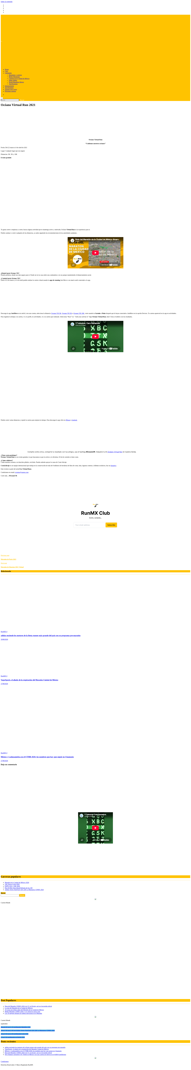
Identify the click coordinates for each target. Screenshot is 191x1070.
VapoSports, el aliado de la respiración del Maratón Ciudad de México (29, 680)
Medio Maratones (14, 77)
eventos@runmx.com (21, 472)
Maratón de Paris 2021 (8, 559)
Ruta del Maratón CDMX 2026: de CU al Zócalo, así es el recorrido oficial (28, 1006)
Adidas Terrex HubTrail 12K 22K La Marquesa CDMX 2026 (24, 890)
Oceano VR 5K (67, 313)
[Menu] (1, 41)
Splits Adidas (13, 80)
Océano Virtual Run (114, 452)
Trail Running (13, 84)
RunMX (3, 631)
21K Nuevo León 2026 (12, 884)
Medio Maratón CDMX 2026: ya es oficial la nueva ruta (22, 1011)
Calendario (8, 73)
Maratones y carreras (15, 75)
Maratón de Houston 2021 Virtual (12, 567)
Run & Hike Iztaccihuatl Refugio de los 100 (18, 888)
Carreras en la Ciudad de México (19, 78)
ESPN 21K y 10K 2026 (12, 886)
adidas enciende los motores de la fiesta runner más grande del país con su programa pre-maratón (40, 635)
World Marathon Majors (16, 82)
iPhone (68, 420)
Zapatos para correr (11, 89)
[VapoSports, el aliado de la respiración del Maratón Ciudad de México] (39, 673)
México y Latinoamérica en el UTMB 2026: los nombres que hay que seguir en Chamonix (37, 757)
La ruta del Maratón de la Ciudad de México (19, 1008)
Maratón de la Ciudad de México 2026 (17, 882)
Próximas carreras (10, 91)
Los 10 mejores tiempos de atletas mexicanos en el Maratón (23, 1013)
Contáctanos (5, 1061)
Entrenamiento (9, 86)
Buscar (3, 893)
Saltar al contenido (6, 1)
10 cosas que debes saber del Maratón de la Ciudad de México (24, 1010)
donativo (113, 465)
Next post (4, 563)
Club (6, 71)
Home (7, 69)
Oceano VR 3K (56, 313)
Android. (74, 420)
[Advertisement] (60, 123)
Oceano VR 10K (79, 313)
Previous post (5, 555)
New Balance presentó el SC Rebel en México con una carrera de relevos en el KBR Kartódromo (35, 1054)
